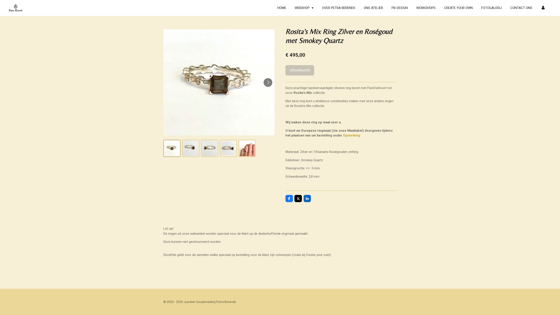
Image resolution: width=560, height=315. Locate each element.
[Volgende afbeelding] (268, 82)
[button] (171, 148)
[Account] (543, 8)
